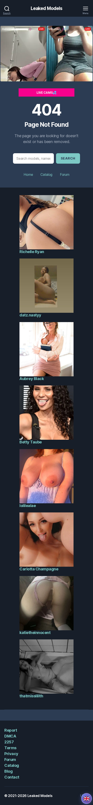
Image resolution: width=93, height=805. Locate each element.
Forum (64, 174)
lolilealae (27, 505)
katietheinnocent (34, 632)
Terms (10, 748)
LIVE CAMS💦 (46, 92)
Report (10, 730)
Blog (8, 771)
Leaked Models (47, 8)
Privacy (11, 753)
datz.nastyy (30, 315)
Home (28, 174)
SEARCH (68, 158)
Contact (11, 777)
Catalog (46, 174)
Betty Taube (30, 442)
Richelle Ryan (31, 251)
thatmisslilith (31, 696)
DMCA (10, 736)
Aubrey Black (31, 378)
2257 (9, 742)
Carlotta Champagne (38, 569)
